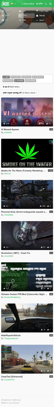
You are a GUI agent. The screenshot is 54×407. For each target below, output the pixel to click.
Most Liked (19, 92)
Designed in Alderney (11, 399)
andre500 (8, 132)
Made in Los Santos (10, 402)
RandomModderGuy (12, 297)
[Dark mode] (46, 3)
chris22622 (8, 214)
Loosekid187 (9, 379)
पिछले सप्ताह (11, 86)
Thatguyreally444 (11, 338)
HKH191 (7, 173)
